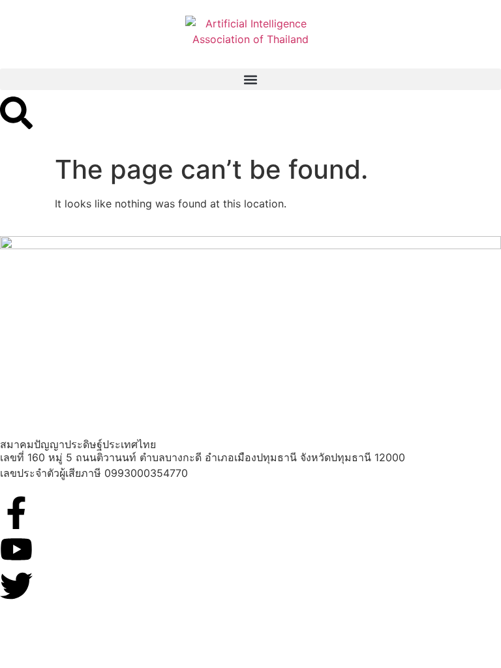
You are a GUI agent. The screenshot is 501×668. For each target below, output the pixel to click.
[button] (250, 79)
